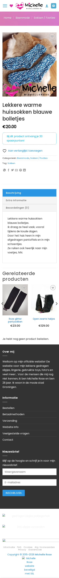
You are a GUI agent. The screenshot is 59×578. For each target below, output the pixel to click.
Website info (10, 427)
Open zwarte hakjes (44, 319)
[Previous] (3, 310)
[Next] (56, 310)
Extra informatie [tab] (16, 200)
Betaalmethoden (13, 414)
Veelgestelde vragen (15, 433)
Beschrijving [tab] (13, 193)
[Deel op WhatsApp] (4, 170)
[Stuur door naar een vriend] (16, 170)
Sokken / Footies (44, 18)
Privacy (22, 549)
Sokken (11, 163)
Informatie (9, 547)
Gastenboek (35, 549)
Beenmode (23, 18)
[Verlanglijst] (11, 5)
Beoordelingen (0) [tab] (17, 207)
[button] (4, 5)
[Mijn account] (47, 5)
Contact (7, 440)
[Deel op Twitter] (12, 170)
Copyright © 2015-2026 (29, 554)
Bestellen (8, 408)
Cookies (28, 547)
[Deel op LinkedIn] (24, 170)
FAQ (19, 547)
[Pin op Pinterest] (20, 170)
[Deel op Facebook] (8, 170)
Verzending (9, 421)
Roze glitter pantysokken (15, 320)
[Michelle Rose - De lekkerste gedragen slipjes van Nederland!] (29, 6)
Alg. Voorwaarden (45, 547)
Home (7, 18)
